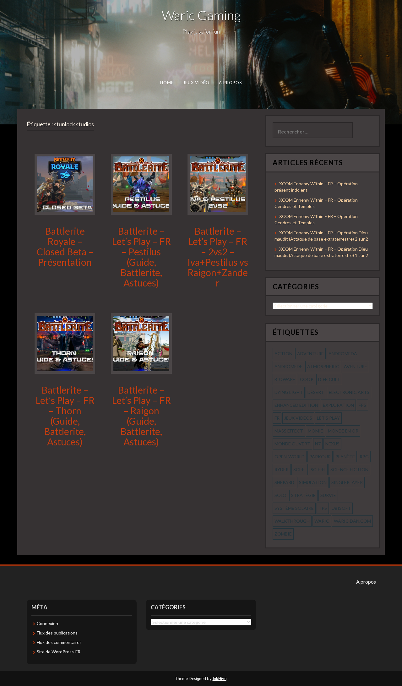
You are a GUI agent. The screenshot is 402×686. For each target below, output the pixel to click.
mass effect (288, 430)
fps (362, 405)
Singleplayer (347, 482)
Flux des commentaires (59, 642)
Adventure (310, 353)
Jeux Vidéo (196, 82)
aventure (355, 366)
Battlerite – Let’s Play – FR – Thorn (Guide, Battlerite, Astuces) (65, 415)
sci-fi (299, 469)
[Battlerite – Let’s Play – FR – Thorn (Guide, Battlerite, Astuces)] (65, 343)
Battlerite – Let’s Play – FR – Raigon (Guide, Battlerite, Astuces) (141, 415)
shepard (284, 482)
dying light (288, 392)
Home (167, 82)
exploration (338, 405)
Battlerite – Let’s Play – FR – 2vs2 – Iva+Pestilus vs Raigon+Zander (217, 256)
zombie (283, 533)
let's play (328, 418)
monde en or (343, 430)
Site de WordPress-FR (58, 651)
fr (277, 418)
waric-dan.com (352, 521)
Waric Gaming (201, 15)
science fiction (349, 469)
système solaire (294, 508)
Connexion (47, 623)
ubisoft (341, 508)
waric (321, 521)
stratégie (303, 495)
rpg (364, 456)
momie (315, 430)
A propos (230, 82)
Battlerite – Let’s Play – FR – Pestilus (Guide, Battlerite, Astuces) (141, 256)
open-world (289, 456)
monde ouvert (292, 443)
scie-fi (318, 469)
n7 (318, 443)
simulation (313, 482)
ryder (281, 469)
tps (322, 508)
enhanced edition (296, 405)
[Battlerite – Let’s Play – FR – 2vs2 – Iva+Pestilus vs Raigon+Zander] (218, 184)
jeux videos (298, 418)
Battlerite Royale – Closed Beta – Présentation (65, 246)
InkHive (219, 678)
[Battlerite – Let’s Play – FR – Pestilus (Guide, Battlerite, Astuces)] (141, 184)
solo (280, 495)
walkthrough (292, 521)
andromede (288, 366)
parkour (320, 456)
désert (315, 392)
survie (328, 495)
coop (306, 379)
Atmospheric (323, 366)
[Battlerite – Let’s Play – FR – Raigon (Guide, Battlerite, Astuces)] (141, 343)
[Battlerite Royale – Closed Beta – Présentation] (65, 184)
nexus (332, 443)
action (283, 353)
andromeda (343, 353)
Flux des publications (57, 632)
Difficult (329, 379)
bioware (284, 379)
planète (345, 456)
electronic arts (349, 392)
